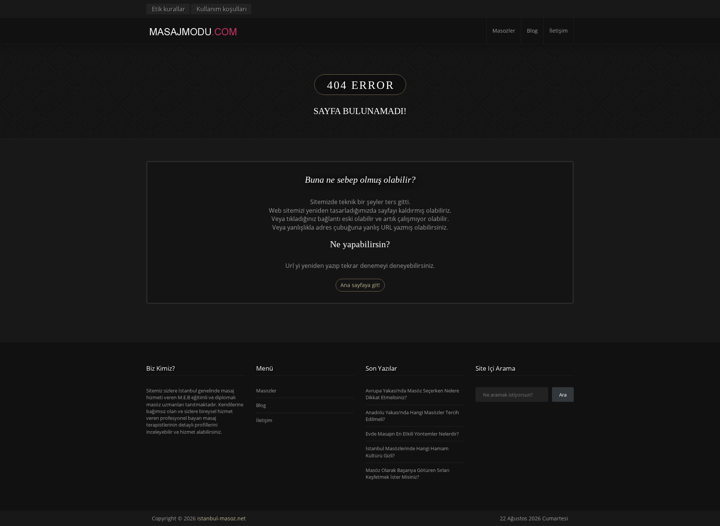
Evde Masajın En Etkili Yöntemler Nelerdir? (412, 433)
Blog (532, 30)
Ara (563, 394)
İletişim (558, 30)
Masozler (503, 30)
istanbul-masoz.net (221, 518)
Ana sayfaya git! (360, 285)
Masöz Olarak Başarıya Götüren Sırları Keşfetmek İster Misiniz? (407, 473)
